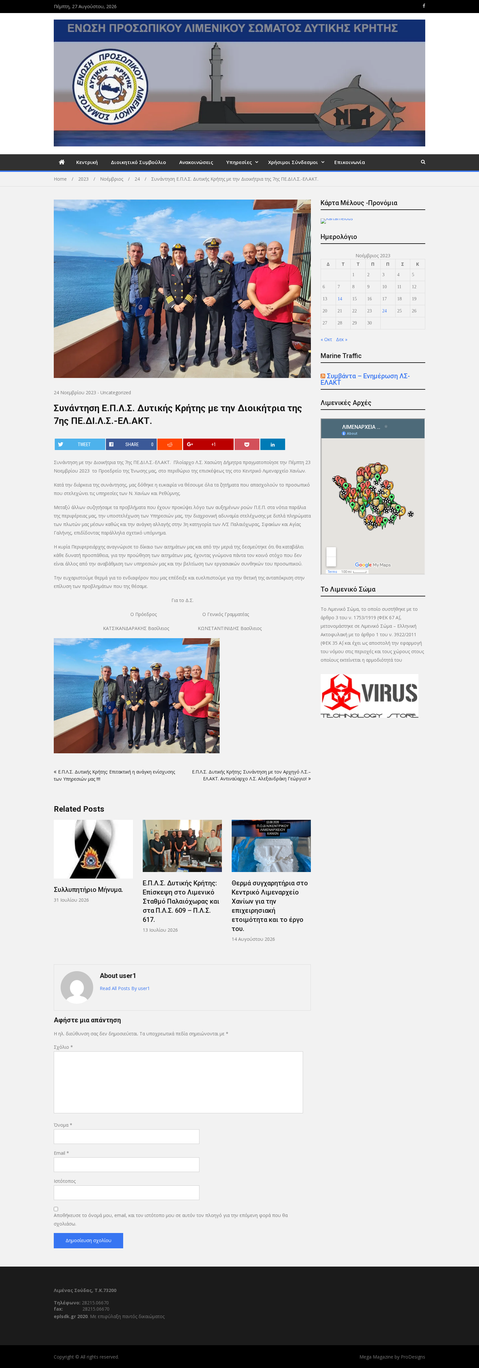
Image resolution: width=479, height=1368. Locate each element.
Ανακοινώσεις (196, 162)
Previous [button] (58, 888)
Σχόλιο (63, 1047)
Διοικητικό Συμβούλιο (138, 162)
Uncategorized (115, 392)
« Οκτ (326, 339)
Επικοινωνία (349, 162)
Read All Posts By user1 (125, 988)
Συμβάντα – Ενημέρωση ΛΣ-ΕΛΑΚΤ (365, 379)
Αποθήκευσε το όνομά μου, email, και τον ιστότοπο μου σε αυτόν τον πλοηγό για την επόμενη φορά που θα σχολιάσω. (171, 1219)
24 (384, 310)
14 (340, 298)
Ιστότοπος (65, 1181)
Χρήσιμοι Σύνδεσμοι (293, 162)
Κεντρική (87, 162)
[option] (93, 861)
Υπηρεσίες (239, 162)
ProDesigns (413, 1357)
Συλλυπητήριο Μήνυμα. (88, 890)
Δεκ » (341, 339)
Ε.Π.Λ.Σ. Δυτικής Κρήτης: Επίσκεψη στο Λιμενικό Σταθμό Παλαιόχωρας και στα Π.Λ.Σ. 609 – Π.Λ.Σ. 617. (181, 901)
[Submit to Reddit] (169, 444)
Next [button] (306, 888)
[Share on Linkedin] (272, 444)
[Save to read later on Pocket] (247, 444)
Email (61, 1153)
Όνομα (63, 1125)
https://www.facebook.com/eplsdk (424, 6)
